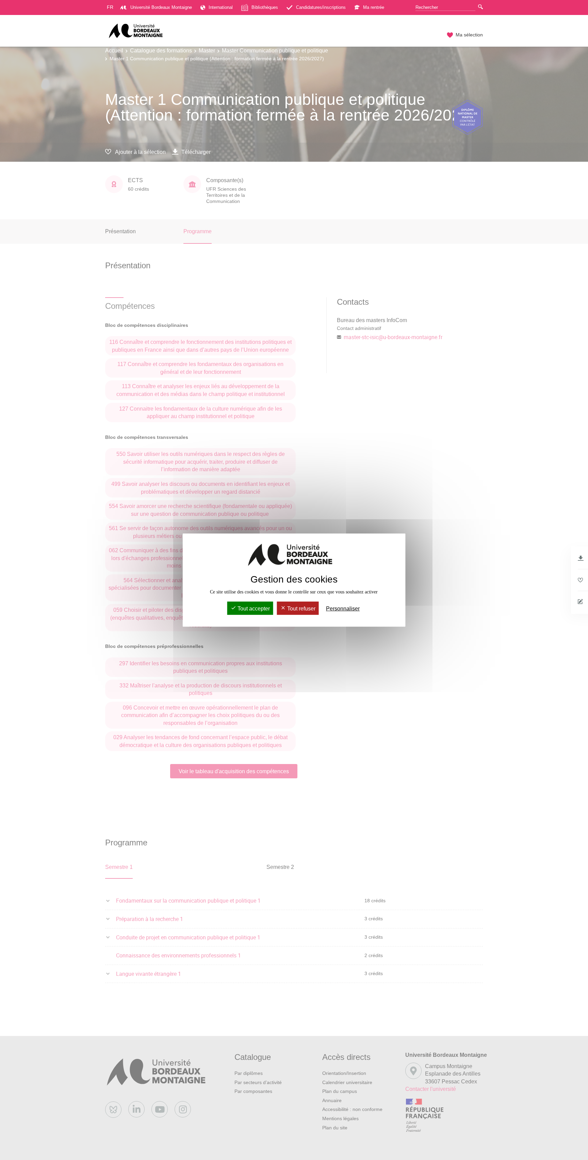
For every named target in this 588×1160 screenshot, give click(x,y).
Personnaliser (343, 608)
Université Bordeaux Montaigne (161, 7)
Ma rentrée (373, 7)
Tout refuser (300, 608)
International (221, 7)
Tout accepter (253, 608)
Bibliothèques (264, 7)
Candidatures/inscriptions (321, 7)
